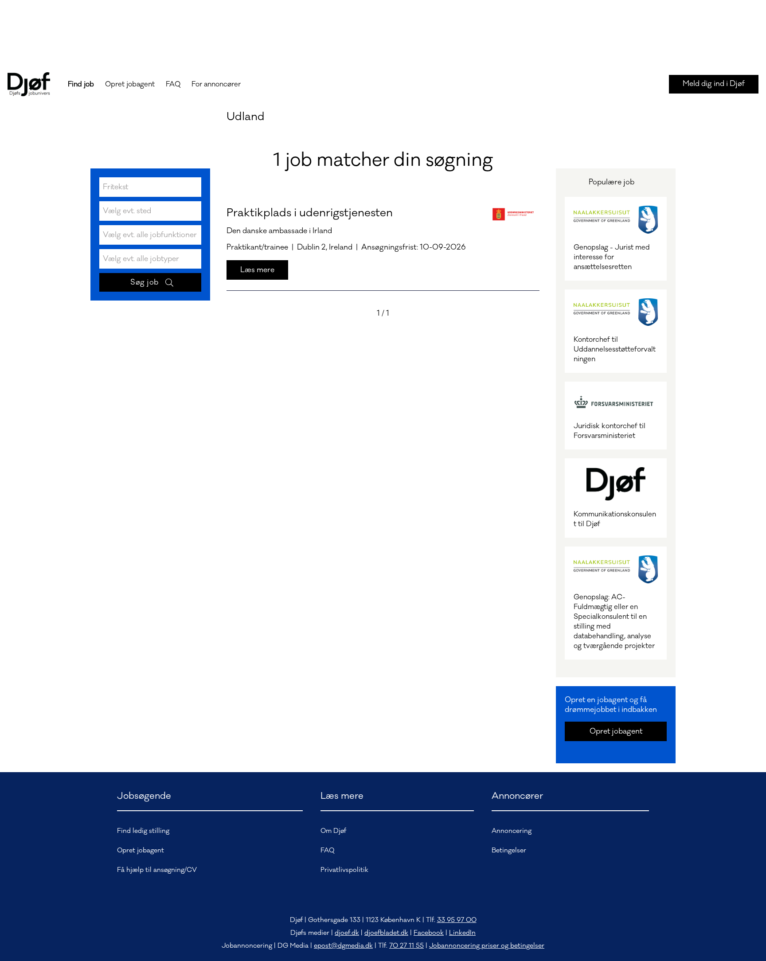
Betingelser (509, 850)
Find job (81, 84)
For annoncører (216, 84)
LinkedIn (462, 933)
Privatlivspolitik (344, 870)
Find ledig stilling (143, 831)
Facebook (429, 933)
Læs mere (257, 270)
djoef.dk (347, 933)
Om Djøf (333, 831)
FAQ (173, 84)
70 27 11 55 (406, 945)
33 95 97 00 (457, 920)
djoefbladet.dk (386, 933)
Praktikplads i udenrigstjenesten (310, 213)
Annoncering (512, 831)
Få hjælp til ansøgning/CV (157, 870)
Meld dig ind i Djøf (714, 84)
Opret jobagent (130, 84)
